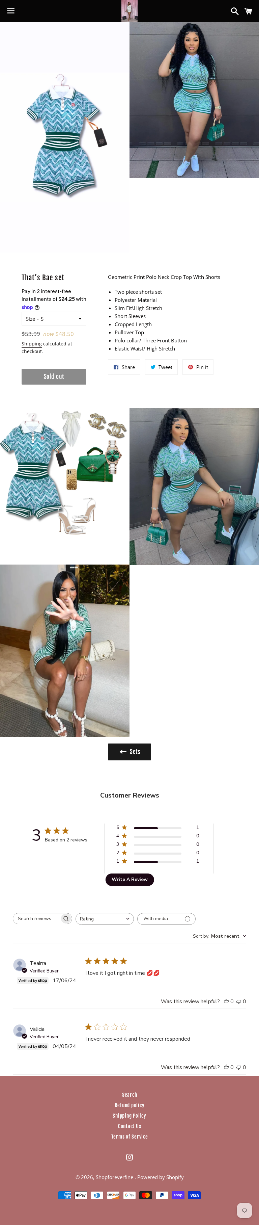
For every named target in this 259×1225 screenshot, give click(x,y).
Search (129, 1095)
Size (30, 318)
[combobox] (105, 919)
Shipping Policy (129, 1116)
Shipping (32, 343)
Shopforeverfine (115, 1177)
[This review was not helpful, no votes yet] (238, 1001)
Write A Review (130, 879)
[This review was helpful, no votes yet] (226, 1001)
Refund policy (130, 1105)
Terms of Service (129, 1136)
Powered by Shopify (160, 1177)
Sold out (54, 376)
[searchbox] (36, 918)
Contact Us (129, 1126)
